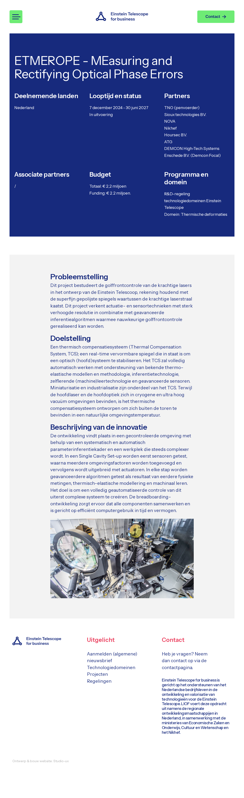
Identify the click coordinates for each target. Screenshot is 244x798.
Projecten (97, 674)
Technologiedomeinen (111, 667)
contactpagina (177, 667)
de (204, 660)
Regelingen (99, 681)
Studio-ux (61, 761)
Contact (212, 16)
